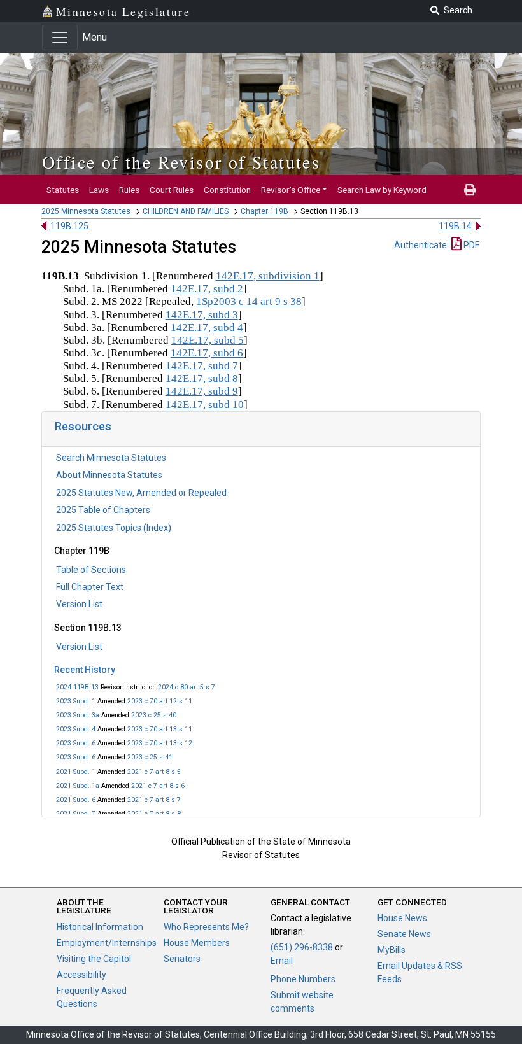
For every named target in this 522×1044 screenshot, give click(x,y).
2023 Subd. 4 (75, 729)
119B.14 (455, 226)
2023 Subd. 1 (75, 701)
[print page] (470, 189)
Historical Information (100, 927)
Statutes (62, 190)
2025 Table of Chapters (103, 510)
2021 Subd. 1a (77, 786)
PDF (470, 245)
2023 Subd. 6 (75, 743)
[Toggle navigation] (60, 37)
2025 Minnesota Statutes (85, 211)
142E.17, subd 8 (202, 378)
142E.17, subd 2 (207, 289)
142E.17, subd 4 (207, 327)
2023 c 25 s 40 (153, 715)
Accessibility (81, 975)
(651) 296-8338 (302, 947)
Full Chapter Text (89, 587)
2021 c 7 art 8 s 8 (154, 814)
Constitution (227, 190)
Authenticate (420, 245)
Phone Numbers (303, 979)
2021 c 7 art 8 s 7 (154, 800)
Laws (99, 190)
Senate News (404, 934)
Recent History (84, 670)
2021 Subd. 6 (75, 800)
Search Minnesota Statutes (111, 458)
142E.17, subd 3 (202, 315)
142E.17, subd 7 (202, 366)
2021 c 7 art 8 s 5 (154, 772)
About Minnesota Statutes (109, 475)
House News (402, 918)
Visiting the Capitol (94, 959)
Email (282, 961)
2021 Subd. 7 (75, 814)
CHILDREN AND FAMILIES (186, 211)
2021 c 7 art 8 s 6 (158, 786)
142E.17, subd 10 (205, 405)
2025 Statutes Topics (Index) (113, 528)
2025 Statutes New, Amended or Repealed (141, 493)
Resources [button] (83, 426)
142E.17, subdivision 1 (268, 276)
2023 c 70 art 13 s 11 (159, 729)
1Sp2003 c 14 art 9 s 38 (249, 301)
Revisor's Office (290, 190)
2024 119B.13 (77, 687)
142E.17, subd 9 (202, 391)
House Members (197, 943)
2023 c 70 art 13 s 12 (159, 743)
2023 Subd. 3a (77, 715)
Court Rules (172, 190)
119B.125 (69, 226)
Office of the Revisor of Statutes (181, 162)
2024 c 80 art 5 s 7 (186, 687)
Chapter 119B (264, 211)
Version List (79, 604)
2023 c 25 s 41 (150, 757)
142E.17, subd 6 (207, 353)
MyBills (391, 950)
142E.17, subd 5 (207, 340)
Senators (182, 959)
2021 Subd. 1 (75, 772)
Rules (129, 190)
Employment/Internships (107, 943)
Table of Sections (91, 570)
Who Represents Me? (206, 927)
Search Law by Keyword (382, 190)
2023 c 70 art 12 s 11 (159, 701)
